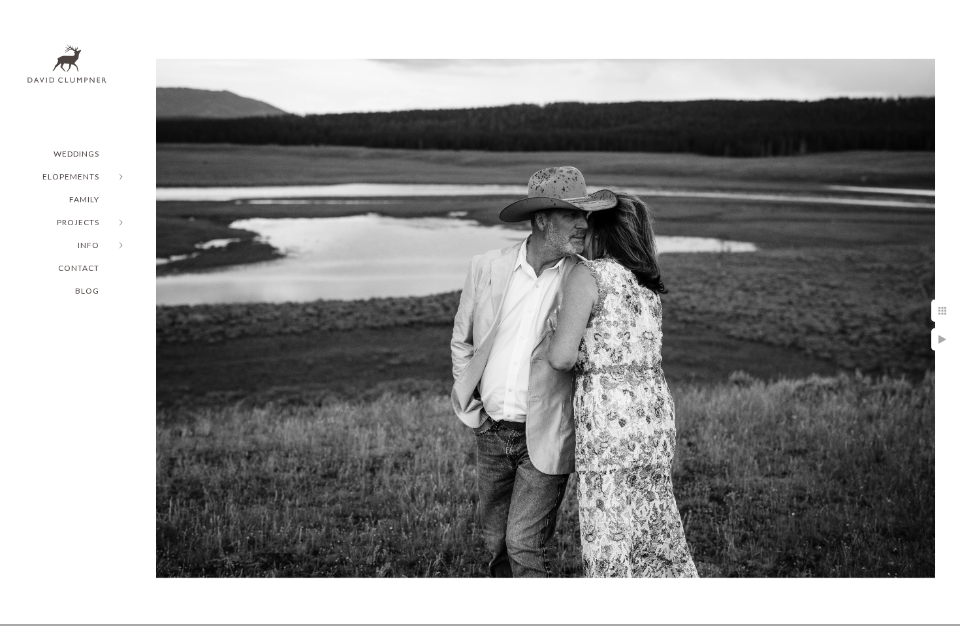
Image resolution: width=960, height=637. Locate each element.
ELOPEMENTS (70, 176)
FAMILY (84, 199)
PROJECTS (78, 222)
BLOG (87, 291)
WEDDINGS (76, 154)
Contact (78, 268)
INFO (88, 245)
